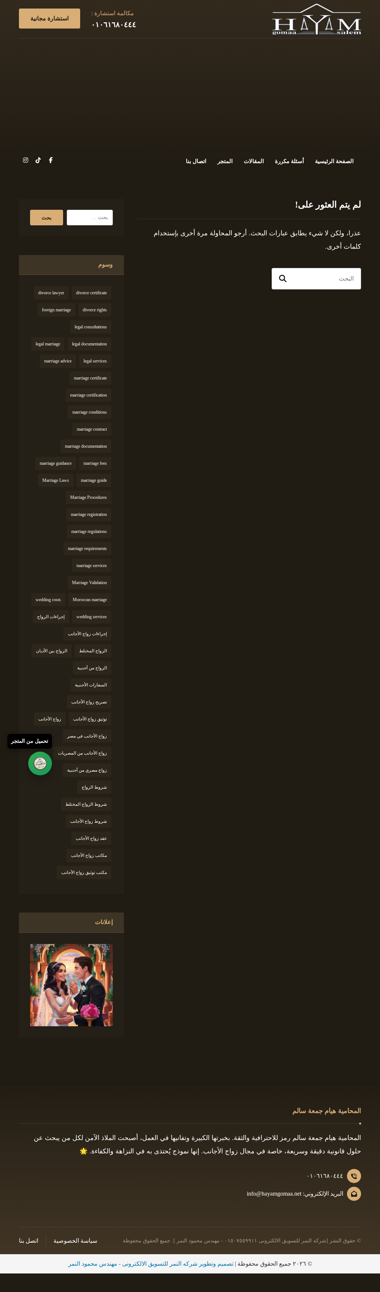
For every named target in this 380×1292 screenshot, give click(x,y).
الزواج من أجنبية (92, 667)
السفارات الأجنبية (91, 685)
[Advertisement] (190, 94)
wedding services (91, 616)
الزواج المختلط (93, 650)
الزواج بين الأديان (51, 650)
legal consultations (91, 326)
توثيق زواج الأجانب (90, 719)
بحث (47, 218)
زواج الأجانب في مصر (87, 736)
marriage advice (58, 361)
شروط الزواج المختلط (86, 804)
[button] (51, 160)
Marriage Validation (89, 582)
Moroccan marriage (90, 599)
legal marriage (48, 344)
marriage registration (89, 514)
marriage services (91, 565)
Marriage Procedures (88, 497)
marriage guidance (56, 463)
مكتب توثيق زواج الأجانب (84, 872)
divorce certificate (91, 292)
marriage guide (94, 480)
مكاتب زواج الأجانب (89, 855)
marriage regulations (89, 531)
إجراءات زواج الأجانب (87, 633)
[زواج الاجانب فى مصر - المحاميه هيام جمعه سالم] (316, 19)
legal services (95, 361)
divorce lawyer (51, 292)
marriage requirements (87, 548)
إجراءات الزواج (51, 616)
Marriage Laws (55, 480)
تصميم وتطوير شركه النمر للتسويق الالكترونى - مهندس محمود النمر (150, 1263)
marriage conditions (89, 412)
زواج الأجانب (49, 719)
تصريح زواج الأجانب (89, 702)
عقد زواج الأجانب (91, 838)
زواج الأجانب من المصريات (82, 753)
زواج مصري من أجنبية (87, 770)
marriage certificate (90, 378)
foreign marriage (56, 309)
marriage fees (95, 463)
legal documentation (89, 344)
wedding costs (48, 599)
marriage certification (88, 395)
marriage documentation (86, 446)
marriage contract (92, 429)
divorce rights (95, 309)
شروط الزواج (94, 787)
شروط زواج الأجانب (88, 821)
